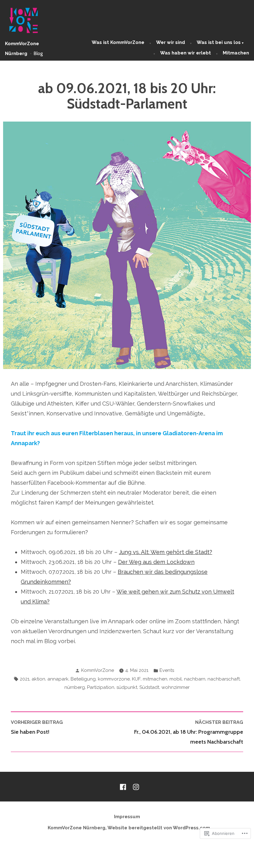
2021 (24, 679)
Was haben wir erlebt (185, 53)
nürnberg (74, 687)
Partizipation (100, 687)
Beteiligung (83, 679)
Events (167, 670)
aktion (38, 679)
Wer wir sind (170, 42)
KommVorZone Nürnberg (76, 828)
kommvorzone (114, 679)
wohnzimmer (175, 687)
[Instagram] (134, 787)
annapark (57, 679)
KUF (136, 679)
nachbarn (194, 679)
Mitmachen (236, 53)
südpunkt (126, 687)
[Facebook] (124, 787)
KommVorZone (97, 670)
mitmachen (155, 679)
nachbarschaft (224, 679)
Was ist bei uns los (219, 42)
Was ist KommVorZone (118, 42)
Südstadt (149, 687)
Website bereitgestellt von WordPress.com (158, 828)
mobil (175, 679)
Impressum (127, 816)
